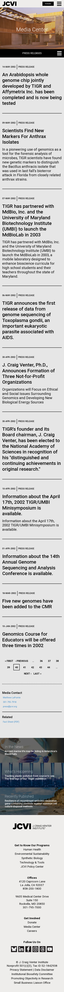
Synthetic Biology (32, 858)
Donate (48, 4)
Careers (32, 931)
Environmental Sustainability (32, 853)
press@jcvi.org (10, 706)
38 (58, 661)
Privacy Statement (21, 969)
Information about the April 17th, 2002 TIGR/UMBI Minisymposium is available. (31, 505)
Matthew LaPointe (12, 697)
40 (17, 667)
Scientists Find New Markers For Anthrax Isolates (24, 136)
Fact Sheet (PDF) (11, 722)
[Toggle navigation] (59, 4)
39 (9, 667)
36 (42, 661)
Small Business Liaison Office (32, 982)
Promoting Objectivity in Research (32, 978)
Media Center (32, 926)
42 (33, 667)
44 (49, 667)
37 (50, 661)
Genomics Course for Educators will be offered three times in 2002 (29, 639)
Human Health (32, 849)
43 (41, 667)
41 (25, 667)
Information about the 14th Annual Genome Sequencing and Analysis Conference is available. (31, 564)
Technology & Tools (32, 862)
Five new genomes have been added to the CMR (27, 603)
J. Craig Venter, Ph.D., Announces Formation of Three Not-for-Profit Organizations (28, 373)
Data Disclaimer (44, 969)
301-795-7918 (9, 702)
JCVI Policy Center (32, 866)
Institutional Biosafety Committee (32, 974)
